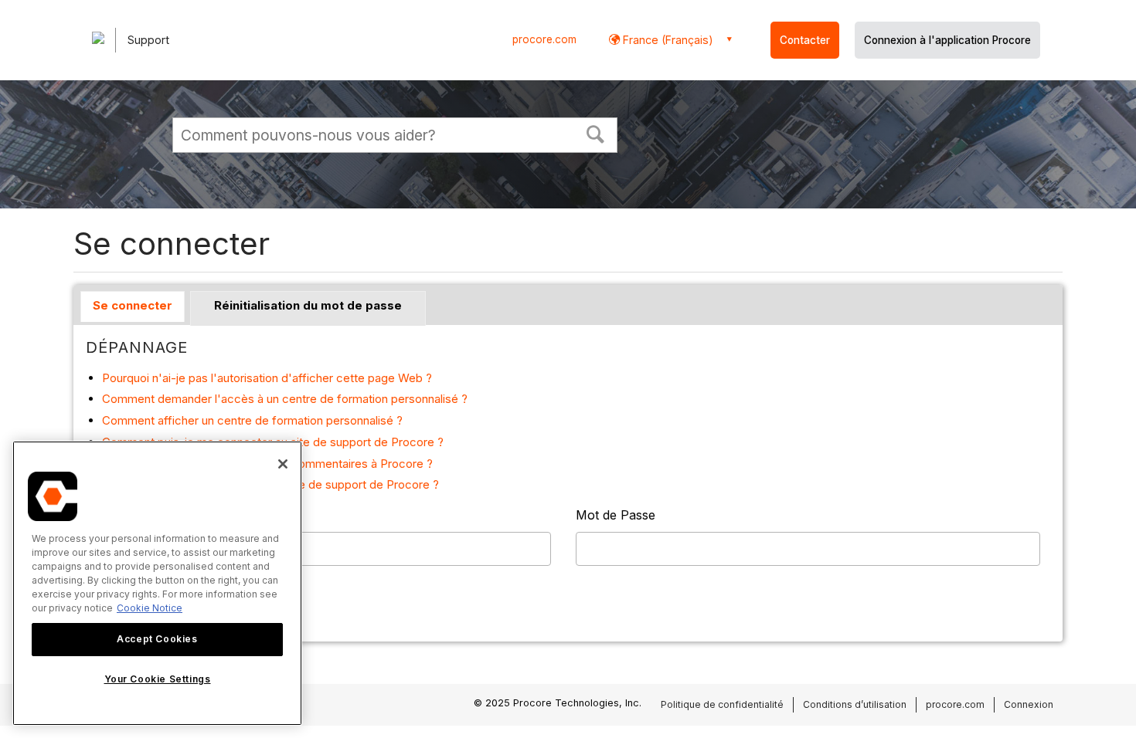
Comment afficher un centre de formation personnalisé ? (252, 420)
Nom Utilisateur (131, 515)
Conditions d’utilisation (854, 704)
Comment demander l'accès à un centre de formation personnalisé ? (285, 398)
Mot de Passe (615, 515)
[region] (157, 583)
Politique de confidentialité (722, 704)
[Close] (283, 464)
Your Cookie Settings (157, 679)
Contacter (805, 40)
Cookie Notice (149, 608)
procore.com (544, 39)
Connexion (1028, 704)
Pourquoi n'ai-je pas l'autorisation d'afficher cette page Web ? (267, 378)
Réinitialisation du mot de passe (308, 305)
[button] (595, 132)
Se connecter (132, 305)
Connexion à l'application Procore (947, 40)
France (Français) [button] (666, 39)
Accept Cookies (157, 639)
